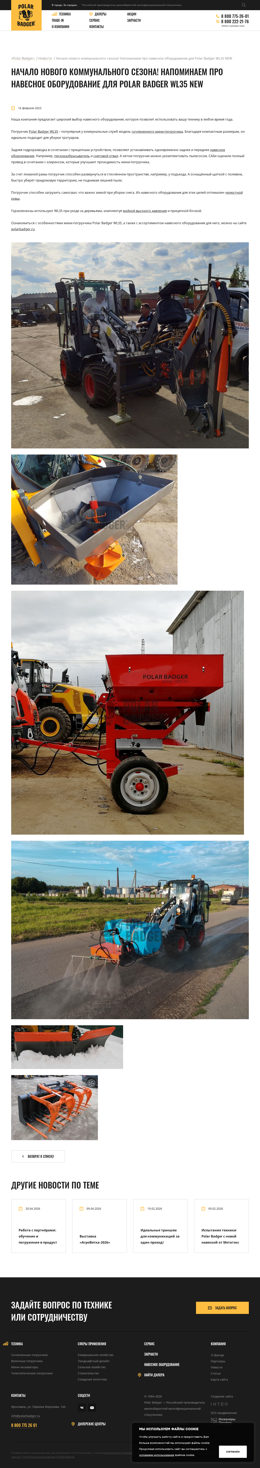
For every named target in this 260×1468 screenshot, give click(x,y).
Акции (131, 14)
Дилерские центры (92, 1424)
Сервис (94, 20)
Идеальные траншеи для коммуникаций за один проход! (160, 1236)
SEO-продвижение (224, 1413)
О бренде (217, 1355)
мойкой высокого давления (145, 211)
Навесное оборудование (162, 1365)
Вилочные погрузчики (27, 1361)
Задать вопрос (226, 1307)
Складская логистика (92, 1379)
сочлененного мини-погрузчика (157, 131)
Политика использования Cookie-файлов (48, 1457)
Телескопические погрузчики (32, 1373)
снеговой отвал (105, 156)
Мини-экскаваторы (24, 1367)
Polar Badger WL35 (43, 131)
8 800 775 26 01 (24, 1425)
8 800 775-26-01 (235, 16)
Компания (218, 1344)
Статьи (216, 1373)
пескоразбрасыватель (72, 156)
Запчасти (134, 20)
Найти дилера (154, 1375)
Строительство (88, 1373)
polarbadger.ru (23, 229)
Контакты (96, 27)
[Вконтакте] (82, 1408)
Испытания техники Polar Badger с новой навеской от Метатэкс (220, 1236)
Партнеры (218, 1361)
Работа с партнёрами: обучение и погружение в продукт (38, 1236)
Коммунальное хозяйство (95, 1355)
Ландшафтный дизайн (93, 1361)
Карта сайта (219, 1379)
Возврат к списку (41, 1156)
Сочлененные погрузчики (29, 1355)
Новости (216, 1367)
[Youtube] (92, 1408)
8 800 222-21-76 (235, 21)
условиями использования (156, 1455)
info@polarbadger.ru (25, 1416)
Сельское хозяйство (91, 1367)
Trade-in (58, 20)
